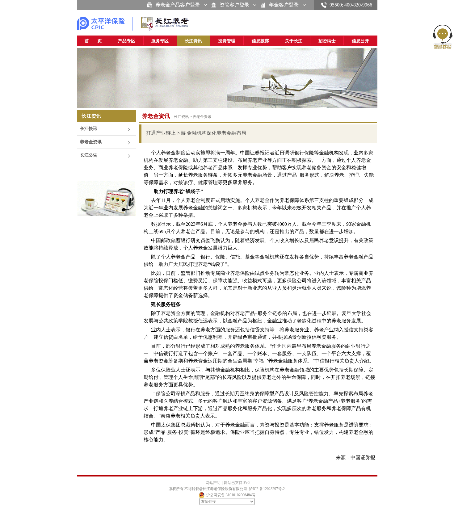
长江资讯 (193, 41)
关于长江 (293, 41)
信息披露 (260, 41)
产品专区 (126, 41)
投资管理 (226, 41)
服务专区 (160, 41)
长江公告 (88, 155)
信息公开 (360, 41)
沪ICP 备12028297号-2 (267, 489)
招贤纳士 (327, 41)
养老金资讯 (91, 142)
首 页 (93, 41)
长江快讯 (88, 128)
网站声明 (213, 483)
